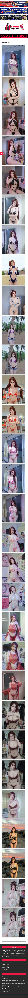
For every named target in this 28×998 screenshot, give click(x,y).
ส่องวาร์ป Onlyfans (6, 966)
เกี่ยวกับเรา (4, 969)
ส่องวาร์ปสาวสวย (5, 964)
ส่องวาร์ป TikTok (5, 967)
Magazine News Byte (12, 996)
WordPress (23, 996)
